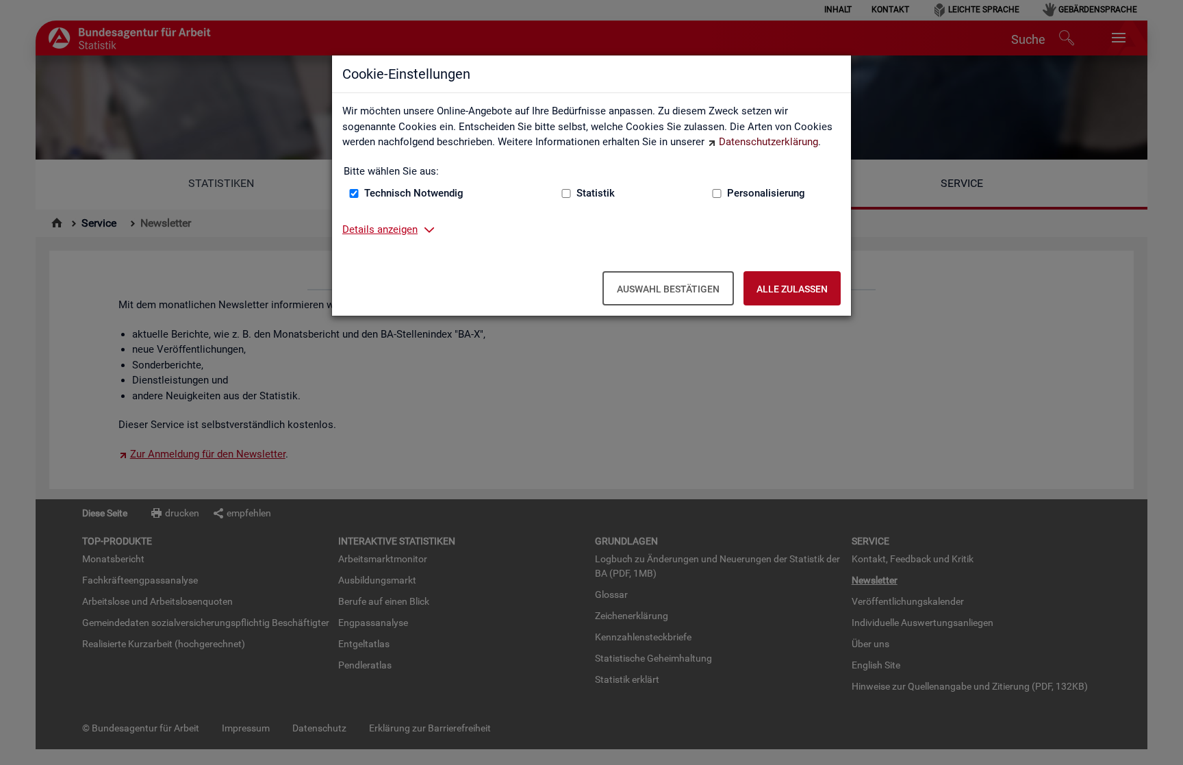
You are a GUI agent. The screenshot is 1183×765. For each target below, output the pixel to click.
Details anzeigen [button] (380, 229)
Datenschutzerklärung (768, 142)
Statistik (595, 193)
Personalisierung (766, 193)
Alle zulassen (792, 289)
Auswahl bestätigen (668, 289)
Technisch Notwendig (413, 193)
